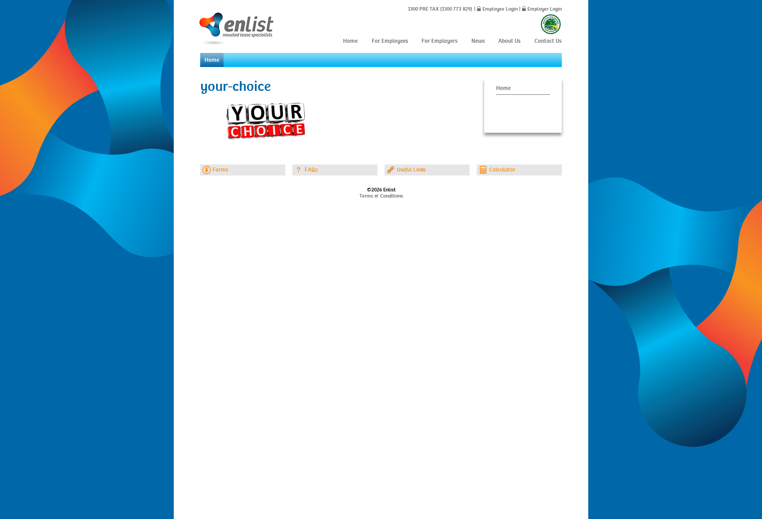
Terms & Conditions (381, 196)
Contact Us (547, 41)
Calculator (502, 169)
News (478, 41)
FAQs (311, 169)
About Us (509, 41)
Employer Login (544, 9)
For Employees (390, 41)
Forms (220, 169)
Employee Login (500, 9)
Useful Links (411, 169)
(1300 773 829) (455, 9)
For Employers (439, 41)
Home (350, 41)
